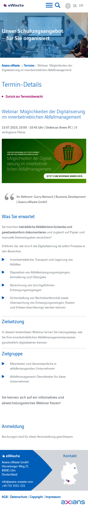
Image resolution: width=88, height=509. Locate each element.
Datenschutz (18, 496)
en (81, 5)
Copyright (36, 496)
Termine (29, 65)
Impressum (53, 496)
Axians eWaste (11, 65)
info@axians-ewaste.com (17, 481)
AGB (5, 496)
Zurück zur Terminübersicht (24, 96)
